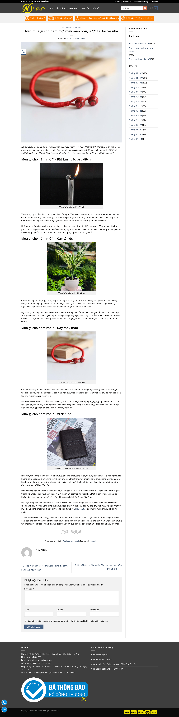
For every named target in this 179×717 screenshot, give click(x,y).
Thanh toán (127, 1)
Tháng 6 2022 (135, 101)
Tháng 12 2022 (136, 73)
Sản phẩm (60, 8)
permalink (94, 541)
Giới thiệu (74, 8)
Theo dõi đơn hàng (141, 1)
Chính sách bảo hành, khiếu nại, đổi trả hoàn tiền (99, 18)
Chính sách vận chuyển (64, 18)
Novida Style (80, 508)
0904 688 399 (35, 657)
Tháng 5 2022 (135, 106)
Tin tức (85, 8)
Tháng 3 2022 (135, 115)
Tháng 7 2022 (135, 96)
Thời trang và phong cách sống (141, 50)
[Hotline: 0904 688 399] (3, 702)
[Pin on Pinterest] (76, 532)
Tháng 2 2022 (135, 120)
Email (60, 610)
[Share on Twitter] (67, 532)
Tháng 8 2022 (135, 92)
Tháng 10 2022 (136, 82)
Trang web (94, 610)
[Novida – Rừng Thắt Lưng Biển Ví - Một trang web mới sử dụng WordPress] (33, 8)
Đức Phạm (81, 38)
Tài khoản (154, 1)
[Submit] (145, 8)
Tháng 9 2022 (135, 87)
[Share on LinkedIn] (80, 532)
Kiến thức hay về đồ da (139, 43)
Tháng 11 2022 (136, 78)
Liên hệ (95, 8)
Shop (50, 8)
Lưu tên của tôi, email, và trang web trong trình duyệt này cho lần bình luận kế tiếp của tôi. (68, 621)
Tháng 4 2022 (135, 111)
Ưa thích (117, 1)
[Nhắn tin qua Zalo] (3, 710)
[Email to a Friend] (72, 532)
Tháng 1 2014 (135, 139)
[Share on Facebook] (63, 532)
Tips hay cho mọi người (71, 27)
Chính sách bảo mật (38, 18)
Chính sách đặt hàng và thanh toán (140, 18)
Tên (26, 610)
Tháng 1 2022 (135, 125)
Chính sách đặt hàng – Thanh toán (107, 668)
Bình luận (29, 589)
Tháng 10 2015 (136, 134)
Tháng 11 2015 (136, 129)
